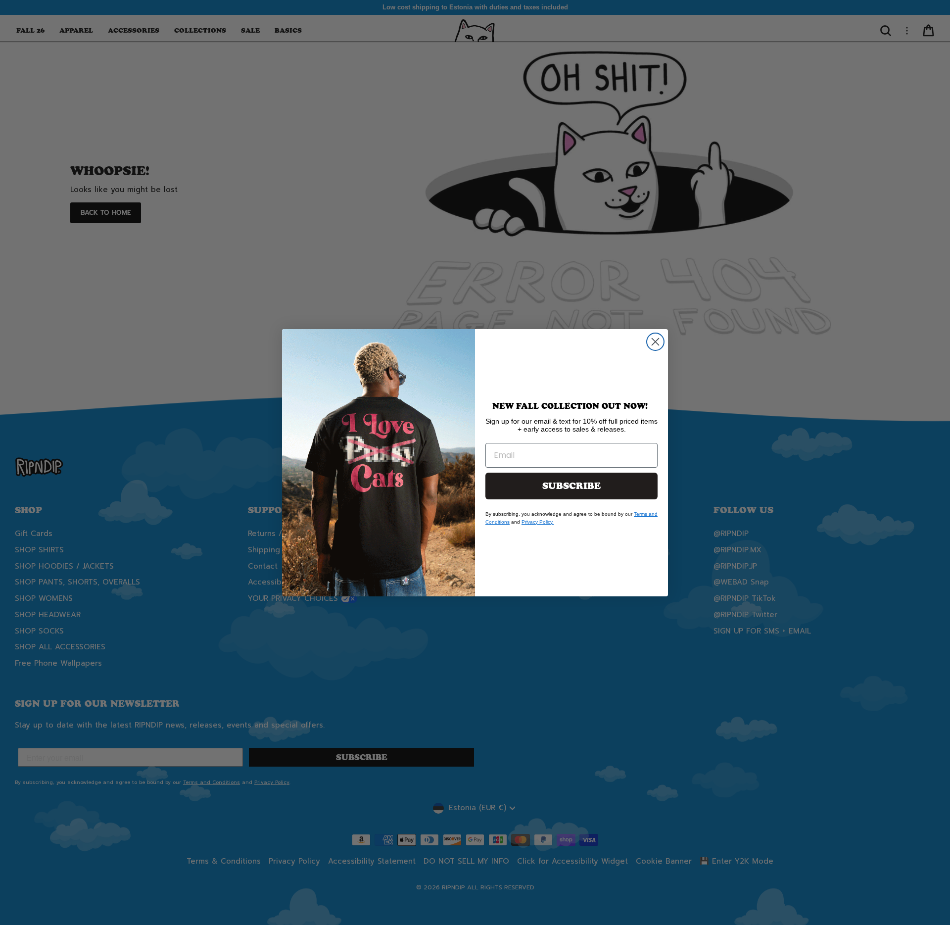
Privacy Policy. (538, 522)
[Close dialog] (655, 341)
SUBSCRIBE (571, 486)
